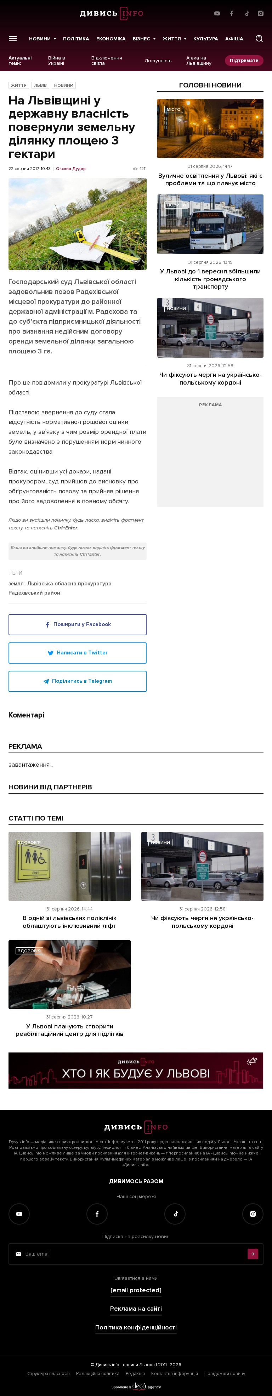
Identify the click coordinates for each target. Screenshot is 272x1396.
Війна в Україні (56, 60)
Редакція (135, 1374)
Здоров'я (29, 842)
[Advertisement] (210, 455)
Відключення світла (106, 60)
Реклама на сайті (136, 1308)
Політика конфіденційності (136, 1327)
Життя (172, 39)
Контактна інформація (174, 1374)
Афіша (234, 39)
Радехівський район (34, 593)
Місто (174, 109)
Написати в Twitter (82, 652)
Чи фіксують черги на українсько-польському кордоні (210, 378)
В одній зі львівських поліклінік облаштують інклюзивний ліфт (70, 922)
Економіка (111, 39)
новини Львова (139, 1365)
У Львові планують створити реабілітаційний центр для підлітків (70, 1030)
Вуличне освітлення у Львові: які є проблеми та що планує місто (210, 179)
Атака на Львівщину (198, 60)
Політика (76, 39)
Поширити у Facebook (82, 624)
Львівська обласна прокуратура (69, 584)
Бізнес (141, 39)
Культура (205, 39)
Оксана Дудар (71, 169)
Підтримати (244, 60)
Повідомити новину (224, 1374)
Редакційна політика (97, 1374)
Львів (40, 85)
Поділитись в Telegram (82, 681)
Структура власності (48, 1374)
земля (16, 584)
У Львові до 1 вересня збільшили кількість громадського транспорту (210, 278)
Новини (40, 39)
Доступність (158, 60)
